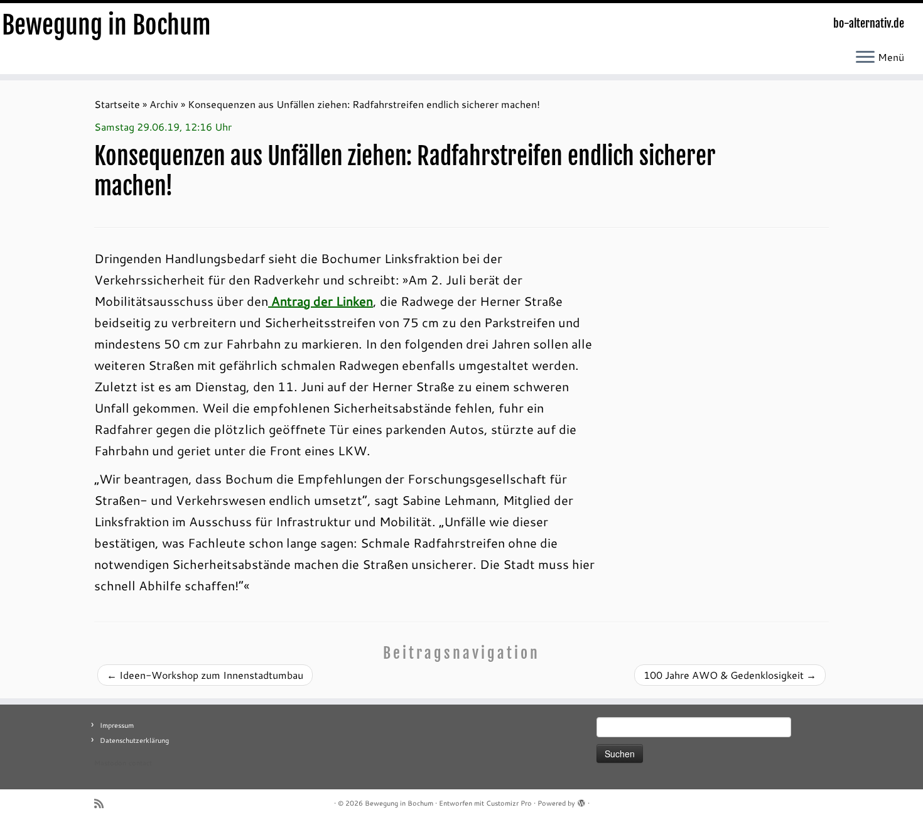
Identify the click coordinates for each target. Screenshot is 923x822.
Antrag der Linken (320, 301)
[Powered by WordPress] (581, 800)
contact (140, 763)
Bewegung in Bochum (106, 25)
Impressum (117, 725)
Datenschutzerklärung (134, 740)
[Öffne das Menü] (865, 57)
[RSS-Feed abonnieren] (103, 803)
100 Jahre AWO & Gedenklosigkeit (730, 675)
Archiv (163, 104)
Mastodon (110, 763)
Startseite (117, 104)
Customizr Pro (509, 803)
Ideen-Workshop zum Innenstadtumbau (205, 675)
